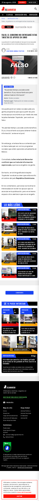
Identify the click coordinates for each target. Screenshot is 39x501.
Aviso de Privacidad (24, 492)
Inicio (3, 18)
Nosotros (6, 413)
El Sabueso (24, 415)
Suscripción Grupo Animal (9, 431)
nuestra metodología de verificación (15, 397)
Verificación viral (21, 15)
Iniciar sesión (32, 2)
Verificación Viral (13, 18)
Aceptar (19, 496)
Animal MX (24, 418)
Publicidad (6, 428)
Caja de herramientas (10, 415)
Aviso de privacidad (9, 420)
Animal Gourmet (26, 413)
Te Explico (9, 15)
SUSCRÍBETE (22, 2)
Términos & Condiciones (24, 467)
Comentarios (19, 293)
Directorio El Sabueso (10, 418)
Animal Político (25, 411)
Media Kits (9, 402)
